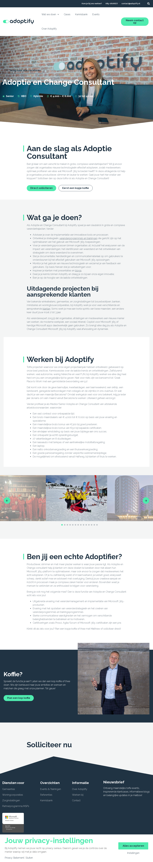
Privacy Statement (14, 858)
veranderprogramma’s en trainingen (78, 238)
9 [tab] (83, 525)
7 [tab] (78, 525)
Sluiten (29, 858)
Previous (7, 500)
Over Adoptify (79, 789)
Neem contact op (135, 21)
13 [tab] (94, 525)
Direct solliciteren (41, 188)
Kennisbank (46, 800)
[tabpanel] (76, 498)
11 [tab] (89, 525)
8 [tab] (81, 525)
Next (146, 500)
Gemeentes (8, 789)
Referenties (46, 794)
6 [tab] (75, 525)
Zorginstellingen (11, 800)
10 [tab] (86, 525)
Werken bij (77, 794)
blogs (78, 270)
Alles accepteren (133, 845)
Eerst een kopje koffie (75, 188)
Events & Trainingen (50, 789)
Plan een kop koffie (18, 698)
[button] (148, 3)
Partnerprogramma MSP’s (15, 806)
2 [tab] (64, 525)
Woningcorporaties (12, 794)
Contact (76, 800)
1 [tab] (62, 525)
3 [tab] (67, 525)
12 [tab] (91, 525)
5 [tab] (73, 525)
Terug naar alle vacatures (25, 70)
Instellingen (133, 853)
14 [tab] (97, 525)
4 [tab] (70, 525)
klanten (46, 308)
